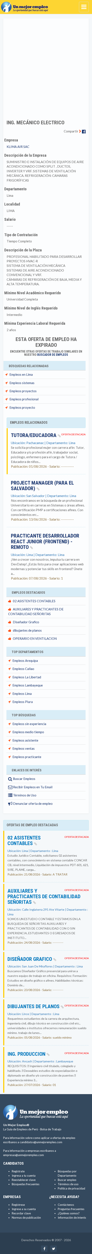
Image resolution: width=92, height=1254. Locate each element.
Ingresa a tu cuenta (24, 1175)
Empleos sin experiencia (29, 724)
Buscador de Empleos (52, 354)
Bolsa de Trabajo (50, 1129)
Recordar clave (21, 1213)
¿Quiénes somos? (69, 1213)
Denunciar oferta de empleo (32, 803)
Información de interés (72, 1217)
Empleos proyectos (23, 391)
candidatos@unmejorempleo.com (41, 1142)
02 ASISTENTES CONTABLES (34, 601)
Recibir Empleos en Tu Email (32, 787)
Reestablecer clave (24, 1180)
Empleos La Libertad (26, 677)
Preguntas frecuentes (71, 1209)
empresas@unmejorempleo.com (23, 1155)
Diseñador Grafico (26, 622)
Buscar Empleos (23, 779)
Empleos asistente (25, 740)
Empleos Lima (22, 693)
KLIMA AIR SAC (18, 147)
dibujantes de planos (27, 630)
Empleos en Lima (21, 374)
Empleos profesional (24, 399)
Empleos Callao (23, 669)
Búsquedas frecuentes (25, 1184)
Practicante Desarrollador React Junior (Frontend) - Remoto (45, 541)
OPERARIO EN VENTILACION (35, 638)
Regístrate (18, 1171)
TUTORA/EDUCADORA (34, 435)
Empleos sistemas (21, 383)
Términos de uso (68, 1184)
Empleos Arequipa (25, 660)
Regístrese (18, 1204)
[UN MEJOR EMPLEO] (25, 5)
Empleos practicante (26, 757)
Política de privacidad (71, 1188)
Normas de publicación (26, 1217)
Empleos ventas (23, 748)
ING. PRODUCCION (27, 1054)
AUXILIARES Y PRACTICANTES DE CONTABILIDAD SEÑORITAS (43, 896)
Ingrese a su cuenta (24, 1209)
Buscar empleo (67, 1180)
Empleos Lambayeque (27, 685)
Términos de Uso (24, 795)
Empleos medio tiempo (28, 732)
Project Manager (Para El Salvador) (42, 485)
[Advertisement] (46, 66)
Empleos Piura (22, 702)
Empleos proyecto (22, 407)
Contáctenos (66, 1204)
